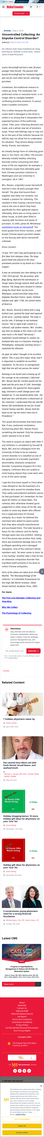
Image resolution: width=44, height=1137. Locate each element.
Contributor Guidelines (22, 1022)
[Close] (41, 1085)
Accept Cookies (22, 1133)
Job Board (22, 1016)
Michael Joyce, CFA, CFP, (15, 920)
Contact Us (22, 1008)
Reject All (22, 1126)
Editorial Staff (22, 1011)
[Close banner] (41, 3)
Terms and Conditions (22, 1019)
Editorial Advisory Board (22, 1013)
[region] (22, 1110)
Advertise (22, 1005)
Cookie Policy (20, 1114)
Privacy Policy (22, 1025)
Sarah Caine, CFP (32, 920)
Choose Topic (19, 13)
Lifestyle (6, 671)
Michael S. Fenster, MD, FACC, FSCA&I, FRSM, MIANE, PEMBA (21, 775)
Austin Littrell (11, 723)
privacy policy (13, 658)
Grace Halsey (11, 825)
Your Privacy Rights (22, 1030)
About (22, 1002)
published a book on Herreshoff (17, 227)
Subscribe (32, 651)
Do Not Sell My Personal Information (22, 1028)
